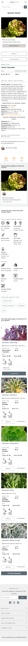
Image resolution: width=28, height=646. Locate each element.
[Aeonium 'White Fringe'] (14, 544)
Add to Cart (15, 373)
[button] (22, 7)
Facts (14, 160)
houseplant (15, 114)
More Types (21, 161)
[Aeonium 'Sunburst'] (14, 398)
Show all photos (14, 46)
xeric (20, 114)
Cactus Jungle (8, 198)
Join (23, 597)
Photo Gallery (6, 161)
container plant (8, 114)
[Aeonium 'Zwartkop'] (14, 348)
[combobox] (14, 368)
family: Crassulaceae (8, 305)
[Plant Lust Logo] (14, 2)
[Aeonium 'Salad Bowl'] (14, 446)
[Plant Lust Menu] (2, 2)
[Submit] (25, 7)
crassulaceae (11, 107)
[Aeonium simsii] (14, 494)
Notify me (14, 53)
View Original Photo (7, 201)
